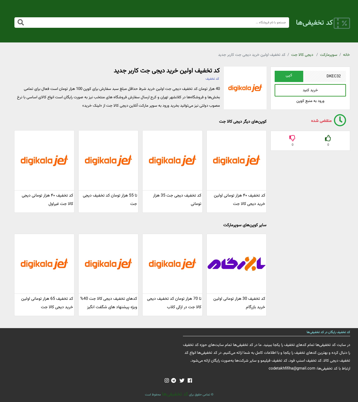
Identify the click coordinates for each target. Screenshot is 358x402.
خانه (346, 55)
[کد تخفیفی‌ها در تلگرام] (173, 381)
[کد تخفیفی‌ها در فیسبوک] (190, 381)
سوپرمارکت (328, 55)
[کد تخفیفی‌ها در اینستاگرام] (167, 381)
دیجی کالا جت (302, 55)
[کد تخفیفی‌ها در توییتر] (182, 381)
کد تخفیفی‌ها (174, 394)
